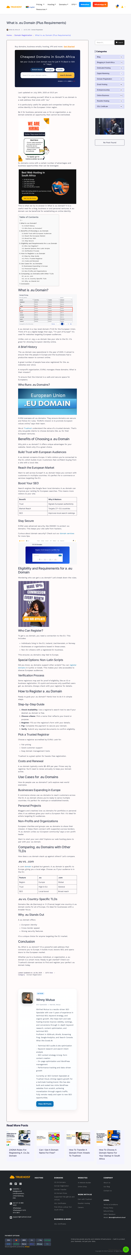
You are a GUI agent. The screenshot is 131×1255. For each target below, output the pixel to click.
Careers (81, 1207)
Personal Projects (31, 268)
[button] (30, 7)
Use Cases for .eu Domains (31, 264)
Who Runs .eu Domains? (33, 228)
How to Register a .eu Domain (33, 253)
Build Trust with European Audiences (37, 233)
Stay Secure (29, 241)
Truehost (28, 428)
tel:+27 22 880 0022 (18, 1204)
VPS (73, 4)
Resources (41, 9)
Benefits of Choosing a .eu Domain (34, 231)
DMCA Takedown (109, 1214)
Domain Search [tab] (37, 70)
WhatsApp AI (100, 4)
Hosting (51, 4)
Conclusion (25, 284)
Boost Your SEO (30, 238)
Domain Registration (37, 29)
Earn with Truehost (85, 1199)
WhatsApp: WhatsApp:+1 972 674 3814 (19, 1210)
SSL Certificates (60, 1224)
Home (9, 35)
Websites (85, 4)
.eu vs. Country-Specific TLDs (35, 278)
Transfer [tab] (60, 70)
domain (28, 867)
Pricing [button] (39, 4)
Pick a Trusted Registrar (33, 258)
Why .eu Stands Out (32, 281)
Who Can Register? (31, 246)
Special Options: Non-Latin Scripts (37, 248)
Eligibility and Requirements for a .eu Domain (39, 243)
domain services (67, 533)
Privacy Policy (108, 1208)
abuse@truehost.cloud (117, 1217)
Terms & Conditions (111, 1204)
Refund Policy (108, 1211)
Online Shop (82, 1187)
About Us (107, 1183)
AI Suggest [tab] (49, 70)
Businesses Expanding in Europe (36, 266)
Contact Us (108, 1191)
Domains (63, 4)
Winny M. (17, 29)
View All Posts (44, 1104)
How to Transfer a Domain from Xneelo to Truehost (79, 1153)
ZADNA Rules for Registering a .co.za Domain (19, 1153)
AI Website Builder (84, 1183)
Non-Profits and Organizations (36, 271)
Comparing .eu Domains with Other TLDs (37, 274)
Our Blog (107, 1187)
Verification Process (32, 251)
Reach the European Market (35, 236)
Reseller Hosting (84, 1203)
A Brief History (29, 226)
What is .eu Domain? (29, 223)
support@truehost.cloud (22, 1217)
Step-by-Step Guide (31, 256)
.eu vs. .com (28, 276)
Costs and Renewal (32, 261)
